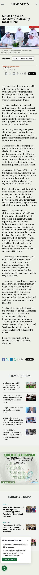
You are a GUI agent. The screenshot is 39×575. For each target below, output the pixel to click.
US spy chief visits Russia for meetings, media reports (13, 410)
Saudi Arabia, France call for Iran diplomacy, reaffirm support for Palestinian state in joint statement (13, 511)
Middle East (7, 522)
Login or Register (9, 559)
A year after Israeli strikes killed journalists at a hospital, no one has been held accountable (13, 421)
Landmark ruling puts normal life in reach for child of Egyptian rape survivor (12, 398)
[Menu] (2, 4)
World (5, 504)
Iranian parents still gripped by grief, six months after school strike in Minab (11, 386)
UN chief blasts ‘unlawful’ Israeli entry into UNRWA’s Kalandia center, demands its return (12, 434)
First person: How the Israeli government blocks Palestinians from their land (13, 528)
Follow (32, 73)
